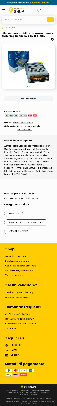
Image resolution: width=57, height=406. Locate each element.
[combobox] (28, 20)
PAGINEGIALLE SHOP (37, 390)
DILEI (30, 392)
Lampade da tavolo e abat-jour (26, 222)
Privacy (23, 398)
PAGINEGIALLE (24, 390)
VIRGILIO (15, 390)
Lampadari (13, 213)
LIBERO (8, 390)
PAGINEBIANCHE (13, 392)
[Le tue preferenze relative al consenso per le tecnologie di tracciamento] (52, 401)
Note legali (16, 398)
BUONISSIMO (24, 395)
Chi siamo (9, 398)
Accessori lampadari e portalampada (29, 128)
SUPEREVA (33, 395)
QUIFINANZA (45, 392)
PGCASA (48, 390)
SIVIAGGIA (36, 392)
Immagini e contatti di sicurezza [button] (21, 198)
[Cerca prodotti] (50, 19)
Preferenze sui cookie (44, 398)
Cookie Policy (31, 398)
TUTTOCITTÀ (24, 392)
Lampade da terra (18, 231)
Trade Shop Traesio (23, 122)
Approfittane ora (40, 2)
